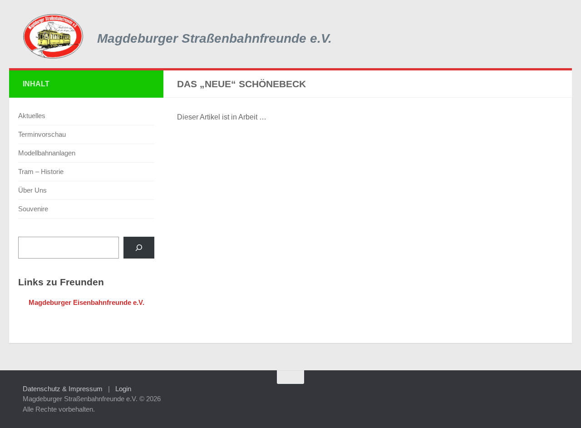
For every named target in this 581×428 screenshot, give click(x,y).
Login (123, 389)
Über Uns (32, 190)
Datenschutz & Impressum (63, 389)
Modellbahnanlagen (46, 153)
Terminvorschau (42, 134)
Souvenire (33, 209)
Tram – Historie (41, 171)
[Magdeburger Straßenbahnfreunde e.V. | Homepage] (53, 36)
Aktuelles (31, 115)
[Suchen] (138, 248)
